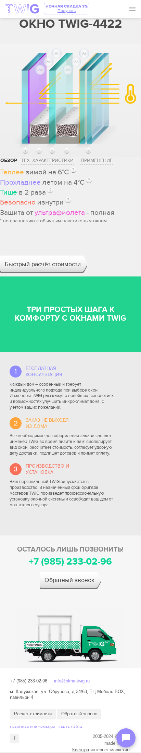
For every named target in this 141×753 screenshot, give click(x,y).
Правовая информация (32, 727)
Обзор (8, 160)
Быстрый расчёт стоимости (43, 264)
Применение (97, 160)
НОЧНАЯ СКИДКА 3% (67, 8)
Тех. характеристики (47, 160)
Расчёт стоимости (33, 713)
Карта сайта (70, 727)
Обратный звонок (69, 580)
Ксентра (80, 749)
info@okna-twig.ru (72, 680)
